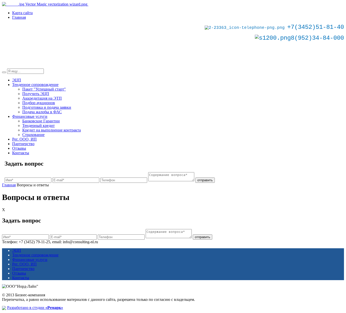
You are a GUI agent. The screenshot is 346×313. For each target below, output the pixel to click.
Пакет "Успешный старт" (44, 89)
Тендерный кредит (38, 125)
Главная (19, 17)
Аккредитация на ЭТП (42, 98)
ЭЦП (16, 80)
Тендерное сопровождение (35, 84)
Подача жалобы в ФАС (42, 112)
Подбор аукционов (38, 103)
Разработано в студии (35, 307)
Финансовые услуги (29, 116)
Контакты (20, 153)
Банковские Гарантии (41, 121)
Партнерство (23, 144)
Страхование (33, 134)
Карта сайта (22, 13)
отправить (205, 180)
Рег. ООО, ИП (24, 139)
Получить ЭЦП (35, 94)
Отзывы (19, 148)
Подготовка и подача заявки (46, 107)
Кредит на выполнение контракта (51, 130)
